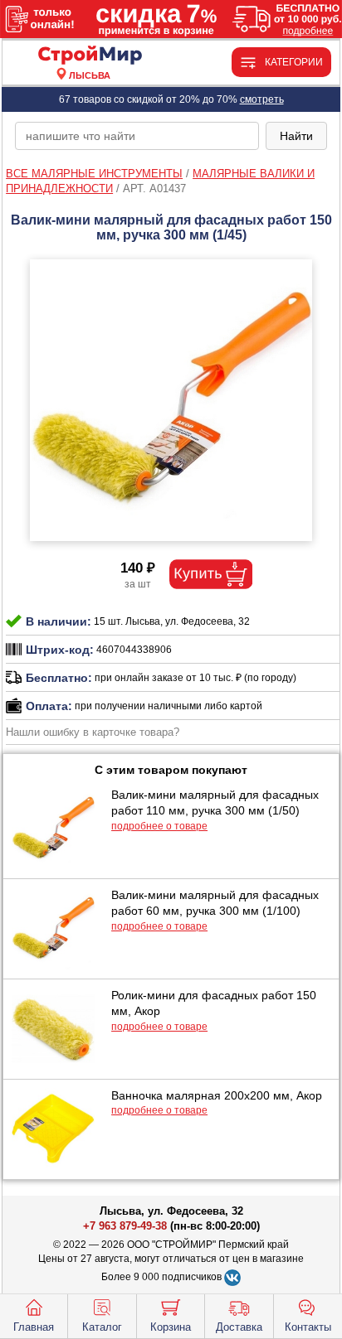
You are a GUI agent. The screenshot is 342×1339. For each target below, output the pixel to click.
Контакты (308, 1327)
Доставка (239, 1327)
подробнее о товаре (159, 826)
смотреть (262, 99)
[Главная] (90, 56)
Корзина (170, 1327)
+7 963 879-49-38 (125, 1226)
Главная (33, 1327)
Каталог (102, 1327)
